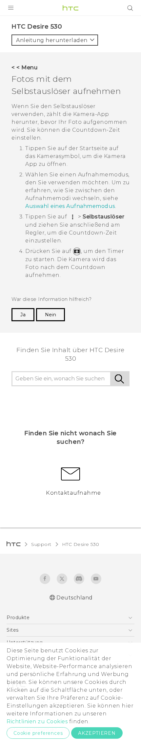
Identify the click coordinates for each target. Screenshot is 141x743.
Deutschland (74, 598)
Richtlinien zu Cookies (37, 721)
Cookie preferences (38, 733)
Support (41, 544)
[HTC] (70, 8)
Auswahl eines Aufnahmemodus (70, 206)
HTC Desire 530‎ (80, 544)
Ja (23, 315)
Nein (50, 315)
